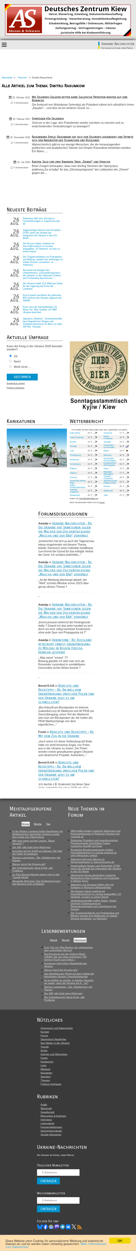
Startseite (7, 77)
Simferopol (108, 491)
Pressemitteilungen (51, 1127)
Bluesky (40, 1227)
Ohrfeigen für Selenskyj (48, 118)
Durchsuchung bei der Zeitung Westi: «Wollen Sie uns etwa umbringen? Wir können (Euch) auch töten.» (65, 957)
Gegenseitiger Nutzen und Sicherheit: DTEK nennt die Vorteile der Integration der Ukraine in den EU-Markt (42, 234)
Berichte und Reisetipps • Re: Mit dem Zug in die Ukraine (66, 734)
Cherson (73, 477)
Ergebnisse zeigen (16, 383)
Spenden (46, 1076)
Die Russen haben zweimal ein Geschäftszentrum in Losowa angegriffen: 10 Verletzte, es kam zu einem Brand (41, 247)
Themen (22, 77)
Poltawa (73, 468)
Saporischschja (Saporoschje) (110, 482)
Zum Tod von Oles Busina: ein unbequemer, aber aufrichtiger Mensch (68, 949)
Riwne (106, 451)
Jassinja (107, 442)
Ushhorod (108, 433)
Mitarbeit (45, 1069)
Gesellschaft (47, 1112)
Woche (38, 824)
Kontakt (45, 1031)
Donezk (107, 486)
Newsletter (46, 1072)
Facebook (45, 1227)
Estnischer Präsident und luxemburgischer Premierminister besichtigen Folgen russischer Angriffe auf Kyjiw (94, 843)
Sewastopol (75, 495)
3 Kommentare (21, 124)
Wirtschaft (46, 1108)
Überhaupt (80, 940)
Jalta (106, 495)
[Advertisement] (68, 59)
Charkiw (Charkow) (108, 477)
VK (68, 1227)
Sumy (106, 468)
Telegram (62, 1227)
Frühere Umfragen (15, 388)
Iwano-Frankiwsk (108, 437)
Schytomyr (74, 459)
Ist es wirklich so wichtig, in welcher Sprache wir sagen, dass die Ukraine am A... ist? (69, 982)
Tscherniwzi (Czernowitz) (109, 446)
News (51, 1227)
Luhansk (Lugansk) (74, 491)
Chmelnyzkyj (75, 455)
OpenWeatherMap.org (88, 498)
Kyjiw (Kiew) (75, 433)
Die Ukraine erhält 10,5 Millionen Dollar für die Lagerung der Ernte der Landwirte (43, 286)
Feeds (44, 1058)
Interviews (46, 1119)
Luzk (72, 451)
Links (43, 1065)
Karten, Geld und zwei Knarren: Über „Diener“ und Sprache (71, 161)
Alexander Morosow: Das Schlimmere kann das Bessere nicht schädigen (36, 882)
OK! (120, 1240)
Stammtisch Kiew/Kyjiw (53, 1039)
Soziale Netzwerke (51, 1134)
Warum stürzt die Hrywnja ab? (29, 864)
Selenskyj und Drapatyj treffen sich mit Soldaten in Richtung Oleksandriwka (92, 886)
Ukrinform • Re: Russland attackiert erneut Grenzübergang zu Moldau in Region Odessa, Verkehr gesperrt (65, 646)
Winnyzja (107, 455)
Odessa (73, 473)
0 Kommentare (21, 103)
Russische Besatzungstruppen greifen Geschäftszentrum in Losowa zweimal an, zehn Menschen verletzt (94, 852)
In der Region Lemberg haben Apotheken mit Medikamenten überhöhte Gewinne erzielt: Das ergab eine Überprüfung (37, 834)
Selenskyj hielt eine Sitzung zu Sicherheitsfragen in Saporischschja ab (41, 221)
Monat (25, 824)
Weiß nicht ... (22, 366)
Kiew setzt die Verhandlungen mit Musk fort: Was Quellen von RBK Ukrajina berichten (40, 310)
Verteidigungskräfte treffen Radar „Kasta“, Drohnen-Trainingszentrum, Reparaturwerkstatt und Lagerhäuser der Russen (94, 905)
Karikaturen (47, 1061)
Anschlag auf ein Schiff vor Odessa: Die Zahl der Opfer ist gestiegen (37, 852)
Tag (48, 824)
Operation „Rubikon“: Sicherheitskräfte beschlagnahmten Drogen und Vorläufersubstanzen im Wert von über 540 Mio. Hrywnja (42, 322)
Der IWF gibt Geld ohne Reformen (31, 847)
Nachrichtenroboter (51, 1130)
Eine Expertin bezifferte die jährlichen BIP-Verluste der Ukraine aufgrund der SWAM (42, 298)
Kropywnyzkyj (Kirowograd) (110, 464)
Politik (44, 1104)
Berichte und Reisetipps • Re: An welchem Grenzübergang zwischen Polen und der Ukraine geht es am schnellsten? (66, 694)
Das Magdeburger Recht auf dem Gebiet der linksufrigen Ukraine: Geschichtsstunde (69, 975)
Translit (45, 1046)
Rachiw (73, 442)
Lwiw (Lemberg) (77, 437)
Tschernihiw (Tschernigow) (110, 459)
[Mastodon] (57, 1227)
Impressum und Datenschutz (57, 1028)
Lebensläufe (47, 1123)
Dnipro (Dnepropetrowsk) (78, 486)
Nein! (17, 361)
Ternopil (73, 446)
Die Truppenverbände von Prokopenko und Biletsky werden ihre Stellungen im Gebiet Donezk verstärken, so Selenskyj (43, 260)
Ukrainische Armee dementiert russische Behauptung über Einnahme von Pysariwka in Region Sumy (95, 878)
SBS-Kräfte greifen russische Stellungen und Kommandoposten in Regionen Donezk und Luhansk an (95, 833)
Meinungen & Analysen (53, 1115)
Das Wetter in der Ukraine (55, 1043)
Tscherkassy (75, 464)
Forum (102, 502)
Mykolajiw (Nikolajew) (108, 473)
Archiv (44, 1050)
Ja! (16, 356)
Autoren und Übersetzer (54, 1054)
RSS (79, 1227)
